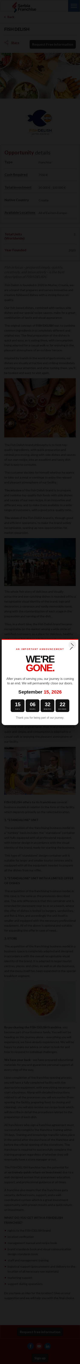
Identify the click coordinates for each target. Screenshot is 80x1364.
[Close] (72, 645)
